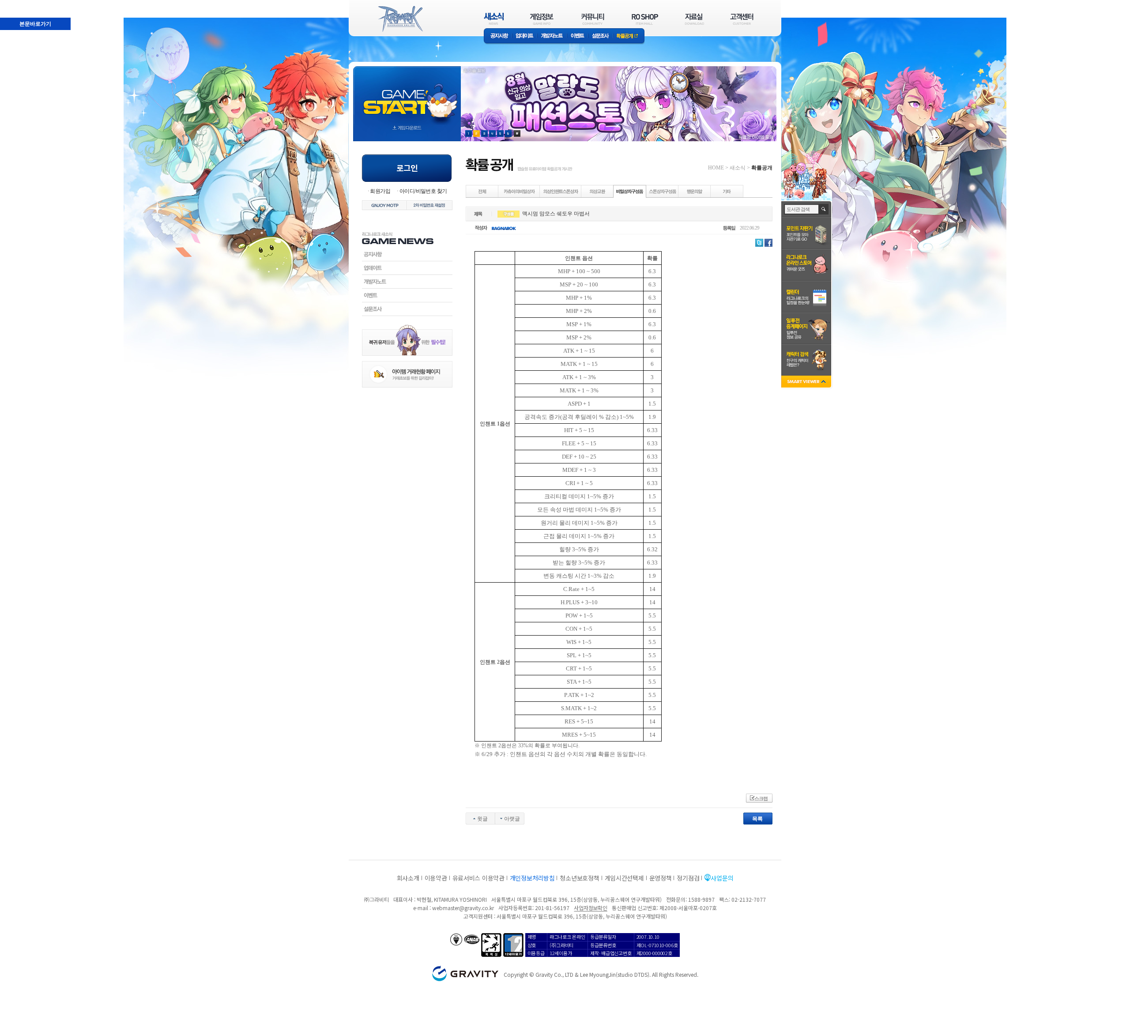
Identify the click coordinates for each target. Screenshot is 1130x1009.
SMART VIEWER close (807, 382)
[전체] (482, 191)
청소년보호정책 (579, 877)
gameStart (407, 95)
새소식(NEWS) (494, 19)
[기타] (727, 191)
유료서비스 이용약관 (478, 877)
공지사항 (498, 36)
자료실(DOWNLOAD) (694, 19)
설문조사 (600, 36)
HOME (716, 168)
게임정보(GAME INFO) (542, 19)
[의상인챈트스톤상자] (561, 191)
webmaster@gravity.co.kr (463, 907)
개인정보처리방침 (532, 877)
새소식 (738, 168)
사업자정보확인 (590, 907)
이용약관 (436, 877)
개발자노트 (552, 36)
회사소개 (408, 877)
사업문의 (722, 877)
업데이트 (524, 36)
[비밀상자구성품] (630, 191)
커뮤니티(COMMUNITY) (593, 19)
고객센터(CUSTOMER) (742, 19)
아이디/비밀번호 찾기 (423, 191)
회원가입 (380, 191)
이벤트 (577, 36)
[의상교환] (597, 191)
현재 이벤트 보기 (517, 133)
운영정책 (660, 877)
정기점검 (688, 877)
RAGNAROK (400, 19)
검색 (824, 209)
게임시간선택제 (624, 877)
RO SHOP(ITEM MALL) (645, 19)
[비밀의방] (519, 191)
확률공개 (628, 36)
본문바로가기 (16, 4)
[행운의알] (694, 191)
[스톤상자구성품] (662, 191)
